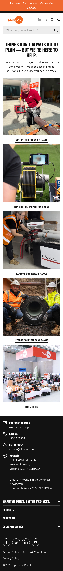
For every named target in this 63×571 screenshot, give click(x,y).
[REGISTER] (45, 20)
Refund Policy (11, 552)
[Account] (52, 20)
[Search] (56, 30)
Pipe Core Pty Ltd (22, 565)
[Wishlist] (39, 20)
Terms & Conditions (35, 552)
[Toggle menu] (4, 20)
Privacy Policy (11, 558)
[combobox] (31, 30)
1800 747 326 (17, 438)
